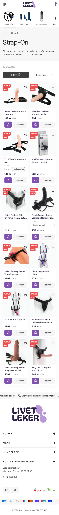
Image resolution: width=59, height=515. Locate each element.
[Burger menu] (4, 4)
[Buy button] (8, 125)
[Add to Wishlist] (26, 87)
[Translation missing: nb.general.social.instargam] (6, 490)
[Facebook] (15, 490)
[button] (29, 433)
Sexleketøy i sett (25, 24)
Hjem (5, 33)
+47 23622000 (10, 477)
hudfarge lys (19, 169)
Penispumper (41, 24)
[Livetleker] (29, 4)
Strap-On (9, 24)
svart (8, 169)
